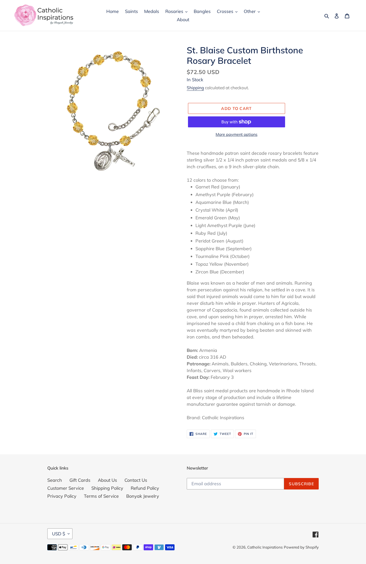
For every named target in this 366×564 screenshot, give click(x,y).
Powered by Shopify (301, 547)
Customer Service (65, 488)
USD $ (58, 534)
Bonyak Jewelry (142, 496)
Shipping (195, 87)
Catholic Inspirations (265, 547)
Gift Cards (79, 480)
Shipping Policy (107, 488)
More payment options (236, 134)
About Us (107, 480)
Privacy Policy (61, 496)
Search (54, 480)
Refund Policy (145, 488)
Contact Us (135, 480)
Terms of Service (101, 496)
